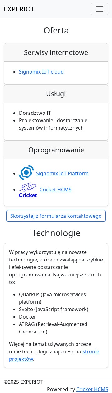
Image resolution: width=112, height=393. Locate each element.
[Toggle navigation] (99, 9)
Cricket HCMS (56, 189)
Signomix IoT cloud (41, 71)
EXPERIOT (19, 8)
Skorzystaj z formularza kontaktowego (56, 215)
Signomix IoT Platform (62, 173)
